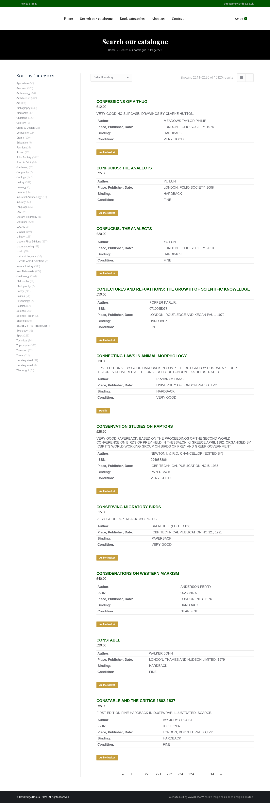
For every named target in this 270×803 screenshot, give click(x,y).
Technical (21, 340)
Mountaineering (25, 246)
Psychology (23, 300)
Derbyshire (22, 132)
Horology (21, 187)
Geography (22, 172)
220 (147, 774)
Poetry (20, 291)
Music (19, 251)
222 (169, 774)
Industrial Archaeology (29, 197)
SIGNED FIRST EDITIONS (32, 325)
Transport (21, 350)
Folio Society (23, 157)
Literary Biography (26, 216)
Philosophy (22, 281)
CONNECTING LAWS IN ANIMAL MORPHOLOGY (141, 356)
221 (158, 774)
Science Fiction (25, 315)
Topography (23, 345)
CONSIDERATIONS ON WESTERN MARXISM (137, 573)
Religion (20, 305)
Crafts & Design (25, 127)
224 (191, 774)
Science (21, 310)
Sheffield (21, 320)
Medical (20, 231)
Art (18, 103)
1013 (210, 774)
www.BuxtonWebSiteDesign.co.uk (207, 796)
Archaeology (23, 93)
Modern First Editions (28, 241)
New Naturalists (25, 271)
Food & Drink (23, 162)
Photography (23, 286)
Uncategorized (24, 365)
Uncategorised (24, 360)
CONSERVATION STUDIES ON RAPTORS (134, 426)
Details (103, 410)
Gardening (22, 167)
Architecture (23, 98)
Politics (20, 296)
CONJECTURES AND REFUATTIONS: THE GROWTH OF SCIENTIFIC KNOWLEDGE (173, 289)
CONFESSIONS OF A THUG (121, 101)
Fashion (20, 147)
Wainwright (22, 370)
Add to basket (107, 152)
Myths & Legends (26, 256)
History (20, 182)
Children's (21, 117)
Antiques (21, 88)
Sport (19, 335)
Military (20, 236)
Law (18, 211)
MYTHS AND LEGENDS (30, 261)
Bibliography (23, 107)
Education (22, 142)
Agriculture (22, 83)
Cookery (21, 122)
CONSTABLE (108, 640)
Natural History (24, 266)
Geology (21, 177)
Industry (21, 202)
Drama (20, 137)
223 (180, 774)
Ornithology (22, 276)
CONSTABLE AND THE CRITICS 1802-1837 (135, 700)
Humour (20, 192)
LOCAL (20, 226)
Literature (21, 221)
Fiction (20, 152)
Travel (20, 355)
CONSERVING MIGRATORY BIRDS (128, 507)
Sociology (22, 330)
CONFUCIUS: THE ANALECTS (124, 168)
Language (21, 206)
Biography (22, 112)
